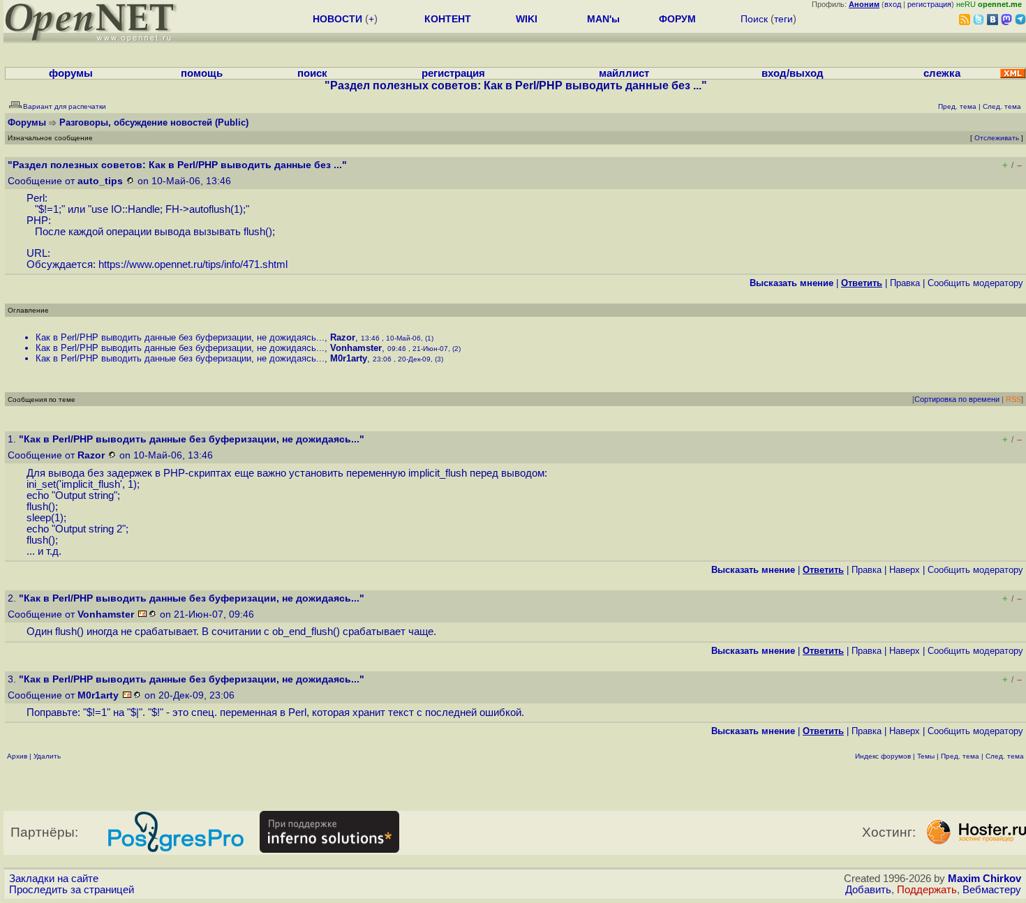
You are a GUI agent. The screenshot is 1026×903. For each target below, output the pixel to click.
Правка (905, 283)
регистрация (929, 4)
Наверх (904, 570)
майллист (624, 73)
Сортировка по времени (956, 399)
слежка (941, 73)
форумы (71, 73)
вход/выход (792, 73)
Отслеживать (996, 138)
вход (892, 4)
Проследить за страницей (71, 889)
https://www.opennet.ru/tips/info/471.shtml (193, 264)
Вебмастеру (991, 889)
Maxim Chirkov (984, 878)
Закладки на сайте (53, 878)
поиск (312, 73)
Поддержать (927, 889)
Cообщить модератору (975, 283)
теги (783, 18)
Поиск (754, 18)
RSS (1013, 399)
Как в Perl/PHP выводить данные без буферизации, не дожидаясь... (180, 337)
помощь (202, 73)
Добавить (868, 889)
